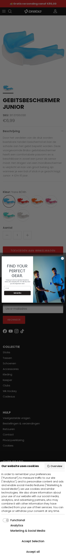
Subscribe (17, 293)
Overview (56, 466)
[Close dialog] (62, 258)
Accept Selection (33, 541)
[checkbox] (13, 520)
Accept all (33, 552)
